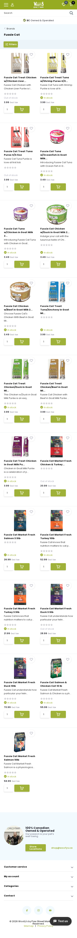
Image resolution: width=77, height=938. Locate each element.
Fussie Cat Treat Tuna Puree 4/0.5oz (18, 153)
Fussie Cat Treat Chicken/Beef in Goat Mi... (54, 387)
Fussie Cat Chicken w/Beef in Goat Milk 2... (18, 307)
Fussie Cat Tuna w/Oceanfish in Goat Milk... (53, 155)
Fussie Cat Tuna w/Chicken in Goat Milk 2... (18, 232)
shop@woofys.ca (56, 848)
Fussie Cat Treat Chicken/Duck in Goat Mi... (18, 387)
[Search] (71, 13)
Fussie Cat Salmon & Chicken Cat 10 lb (53, 684)
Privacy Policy (45, 926)
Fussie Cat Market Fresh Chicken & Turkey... (55, 462)
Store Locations (36, 848)
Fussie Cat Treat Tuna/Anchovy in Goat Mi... (54, 309)
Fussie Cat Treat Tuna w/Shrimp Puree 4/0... (54, 79)
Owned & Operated (40, 20)
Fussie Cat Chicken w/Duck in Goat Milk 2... (54, 230)
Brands (11, 28)
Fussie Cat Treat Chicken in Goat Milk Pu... (20, 462)
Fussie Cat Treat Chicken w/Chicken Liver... (20, 79)
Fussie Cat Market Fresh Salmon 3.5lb (19, 536)
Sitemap (29, 926)
